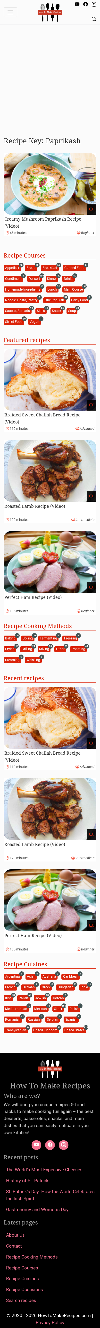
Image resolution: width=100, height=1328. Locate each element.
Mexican (41, 1008)
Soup (72, 310)
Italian (24, 997)
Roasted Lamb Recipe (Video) (34, 506)
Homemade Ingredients (23, 289)
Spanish (72, 1019)
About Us (15, 1235)
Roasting (79, 648)
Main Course (74, 289)
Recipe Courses (22, 1268)
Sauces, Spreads (18, 310)
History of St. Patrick (27, 1180)
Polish (74, 1008)
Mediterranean (17, 1008)
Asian (32, 976)
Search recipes (21, 1300)
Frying (10, 648)
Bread (31, 267)
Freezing (71, 638)
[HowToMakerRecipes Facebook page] (85, 4)
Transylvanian (16, 1030)
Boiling (28, 638)
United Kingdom (46, 1030)
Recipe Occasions (24, 1289)
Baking (11, 638)
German (29, 987)
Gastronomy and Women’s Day (37, 1209)
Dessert (35, 278)
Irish (9, 997)
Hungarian (66, 987)
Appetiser (13, 267)
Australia (50, 976)
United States (75, 1030)
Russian (34, 1019)
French (11, 987)
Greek (47, 987)
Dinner (52, 278)
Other (61, 648)
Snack (57, 310)
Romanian (13, 1019)
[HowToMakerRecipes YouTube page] (77, 4)
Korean (59, 997)
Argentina (13, 976)
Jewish (41, 997)
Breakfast (50, 267)
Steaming (13, 659)
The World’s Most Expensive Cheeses (44, 1170)
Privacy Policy (50, 1322)
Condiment (14, 278)
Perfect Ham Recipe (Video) (33, 597)
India (85, 987)
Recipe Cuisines (22, 1278)
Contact (14, 1246)
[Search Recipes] (94, 19)
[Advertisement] (50, 78)
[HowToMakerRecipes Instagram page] (94, 4)
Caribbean (71, 976)
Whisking (34, 659)
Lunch (52, 289)
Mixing (44, 648)
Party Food (80, 299)
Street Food (14, 321)
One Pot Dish (55, 299)
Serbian (53, 1019)
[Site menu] (10, 12)
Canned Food (75, 267)
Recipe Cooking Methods (32, 1257)
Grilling (27, 648)
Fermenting (49, 638)
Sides (41, 310)
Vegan (35, 321)
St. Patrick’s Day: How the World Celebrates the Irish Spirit (50, 1195)
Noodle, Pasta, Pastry (22, 299)
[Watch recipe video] (91, 209)
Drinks (69, 278)
